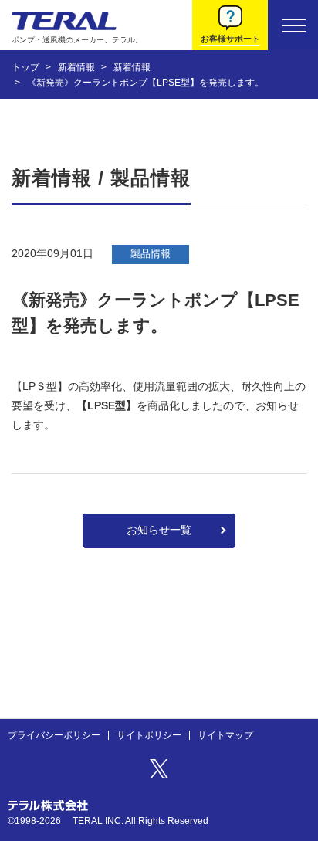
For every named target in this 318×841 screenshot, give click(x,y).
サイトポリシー (149, 735)
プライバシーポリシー (54, 735)
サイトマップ (225, 735)
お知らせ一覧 (159, 530)
